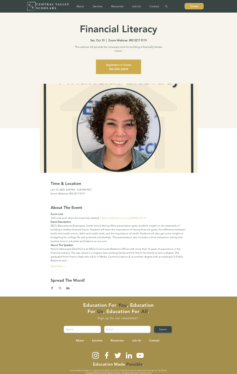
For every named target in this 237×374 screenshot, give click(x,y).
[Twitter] (117, 355)
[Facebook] (106, 355)
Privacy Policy (146, 373)
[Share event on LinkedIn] (67, 288)
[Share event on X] (60, 288)
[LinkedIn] (128, 355)
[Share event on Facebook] (52, 288)
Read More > (58, 266)
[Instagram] (95, 355)
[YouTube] (140, 355)
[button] (80, 6)
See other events (118, 68)
